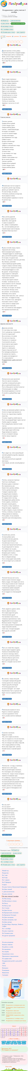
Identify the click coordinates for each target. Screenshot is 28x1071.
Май (12, 1043)
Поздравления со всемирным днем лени (15, 1005)
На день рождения (7, 942)
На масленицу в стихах (7, 26)
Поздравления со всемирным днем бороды (16, 1020)
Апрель (7, 1043)
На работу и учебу (7, 947)
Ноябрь (8, 1041)
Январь (18, 1041)
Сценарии (5, 975)
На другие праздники (8, 935)
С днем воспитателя (8, 891)
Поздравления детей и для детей (12, 961)
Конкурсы (5, 968)
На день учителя (7, 894)
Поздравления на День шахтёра (13, 1012)
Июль (19, 1043)
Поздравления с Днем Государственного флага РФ (15, 1008)
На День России (7, 910)
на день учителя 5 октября (18, 23)
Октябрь (4, 1041)
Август (14, 1026)
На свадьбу (5, 951)
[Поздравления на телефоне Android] (14, 989)
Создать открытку (6, 66)
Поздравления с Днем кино (12, 1010)
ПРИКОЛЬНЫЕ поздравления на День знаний (15, 1015)
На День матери (7, 922)
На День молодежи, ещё (9, 919)
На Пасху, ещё (6, 905)
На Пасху (5, 903)
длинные (17, 36)
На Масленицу (6, 898)
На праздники (6, 949)
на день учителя (5, 23)
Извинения (5, 972)
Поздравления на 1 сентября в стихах (14, 1018)
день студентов (21, 32)
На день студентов (7, 931)
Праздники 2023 (6, 1048)
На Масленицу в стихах (9, 901)
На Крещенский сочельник (10, 912)
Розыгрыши (5, 970)
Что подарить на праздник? (10, 1050)
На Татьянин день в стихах (8, 32)
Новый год (5, 870)
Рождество (5, 873)
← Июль (10, 1038)
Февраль (24, 1041)
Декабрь (14, 1041)
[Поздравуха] (3, 3)
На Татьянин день (7, 933)
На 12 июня (5, 908)
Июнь (15, 1043)
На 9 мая (4, 877)
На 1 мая (4, 875)
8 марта (4, 884)
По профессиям (7, 958)
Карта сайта (8, 1066)
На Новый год (4, 20)
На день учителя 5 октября (10, 896)
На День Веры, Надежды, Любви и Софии (12, 925)
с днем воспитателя (15, 20)
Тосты (4, 965)
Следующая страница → (14, 840)
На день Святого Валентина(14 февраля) (14, 887)
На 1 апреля (5, 880)
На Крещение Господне (9, 915)
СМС (3, 963)
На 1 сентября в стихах (7, 29)
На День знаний (7, 889)
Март (3, 1043)
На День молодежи (7, 917)
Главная (4, 15)
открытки (9, 36)
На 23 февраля (6, 882)
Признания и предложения (10, 956)
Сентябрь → (16, 1038)
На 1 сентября (6, 928)
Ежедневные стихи (8, 954)
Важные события (7, 944)
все (3, 36)
